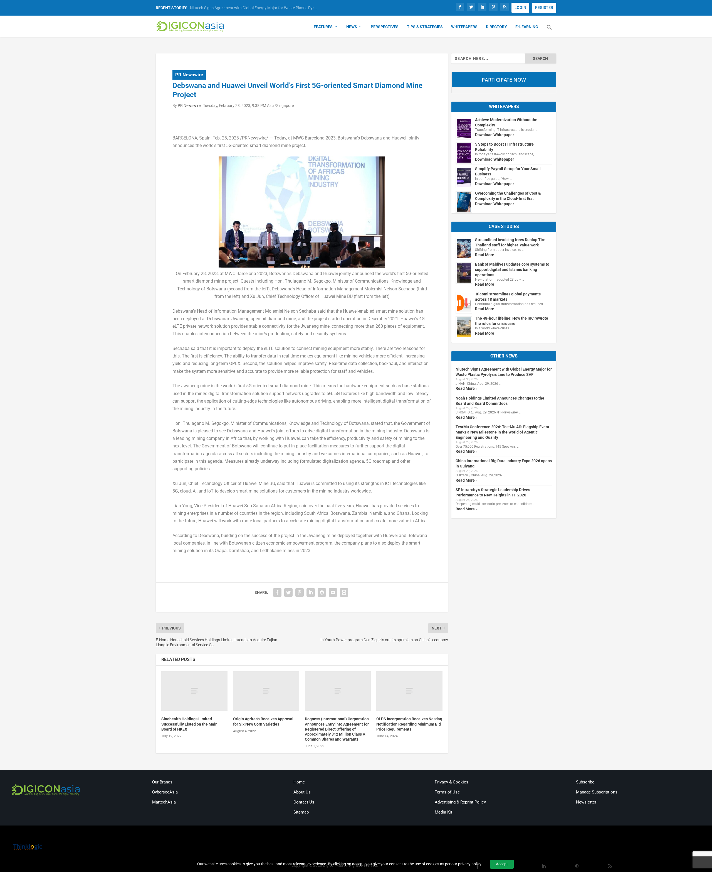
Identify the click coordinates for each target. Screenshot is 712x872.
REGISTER (544, 7)
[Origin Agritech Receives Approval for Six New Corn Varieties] (266, 691)
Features (323, 27)
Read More (484, 255)
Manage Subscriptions (596, 792)
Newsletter (586, 802)
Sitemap (301, 812)
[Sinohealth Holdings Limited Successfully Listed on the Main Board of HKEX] (194, 691)
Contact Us (303, 802)
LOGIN (520, 7)
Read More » (467, 388)
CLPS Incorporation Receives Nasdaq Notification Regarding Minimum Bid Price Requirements (409, 724)
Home (299, 782)
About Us (302, 792)
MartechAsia (164, 802)
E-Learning (526, 27)
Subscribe (585, 782)
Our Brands (162, 782)
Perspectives (385, 27)
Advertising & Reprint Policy (460, 802)
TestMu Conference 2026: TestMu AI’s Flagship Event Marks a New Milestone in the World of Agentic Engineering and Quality (502, 432)
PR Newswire (189, 74)
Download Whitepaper (494, 135)
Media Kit (443, 812)
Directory (496, 27)
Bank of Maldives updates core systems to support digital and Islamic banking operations (512, 269)
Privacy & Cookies (451, 782)
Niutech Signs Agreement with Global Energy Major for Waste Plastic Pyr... (253, 8)
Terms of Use (447, 792)
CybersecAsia (165, 792)
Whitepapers (464, 27)
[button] (549, 31)
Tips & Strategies (425, 27)
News (351, 27)
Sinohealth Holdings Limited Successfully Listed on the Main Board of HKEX (189, 724)
